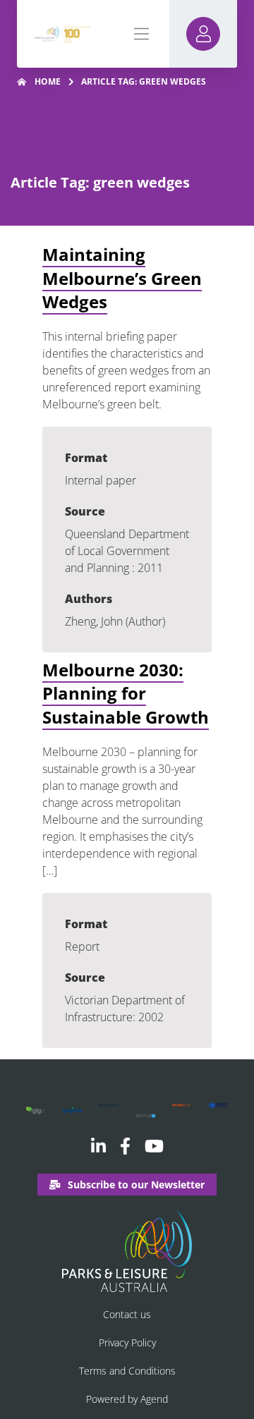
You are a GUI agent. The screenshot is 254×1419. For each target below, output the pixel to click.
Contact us (127, 1314)
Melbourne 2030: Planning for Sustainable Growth (125, 693)
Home (48, 81)
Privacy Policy (127, 1342)
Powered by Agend (127, 1399)
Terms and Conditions (127, 1370)
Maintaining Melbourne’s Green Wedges (122, 278)
